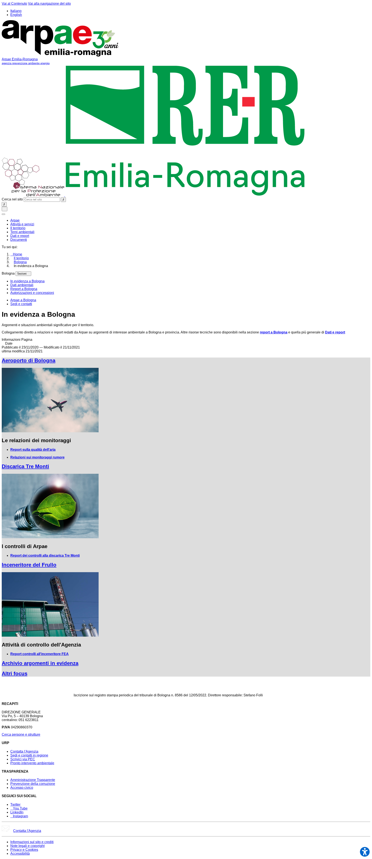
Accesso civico (21, 787)
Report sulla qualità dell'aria (33, 449)
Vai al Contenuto (14, 3)
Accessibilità (20, 853)
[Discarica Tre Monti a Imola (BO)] (50, 537)
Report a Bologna (23, 289)
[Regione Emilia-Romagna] (185, 195)
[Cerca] (63, 199)
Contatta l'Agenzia (24, 751)
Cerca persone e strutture (21, 734)
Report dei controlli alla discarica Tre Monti (45, 555)
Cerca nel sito (12, 199)
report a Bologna (273, 332)
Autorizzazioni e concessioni (32, 293)
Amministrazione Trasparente (32, 780)
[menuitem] (15, 220)
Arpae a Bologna (23, 300)
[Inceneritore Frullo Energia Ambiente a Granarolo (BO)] (50, 635)
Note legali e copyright (27, 846)
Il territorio (21, 258)
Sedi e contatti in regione (29, 755)
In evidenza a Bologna (27, 281)
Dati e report (335, 332)
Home (17, 254)
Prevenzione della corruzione (32, 784)
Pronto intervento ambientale (32, 763)
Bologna (20, 262)
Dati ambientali (21, 285)
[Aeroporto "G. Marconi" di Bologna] (50, 431)
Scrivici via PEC (22, 759)
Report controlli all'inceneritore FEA (39, 654)
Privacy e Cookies (24, 849)
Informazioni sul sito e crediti (32, 842)
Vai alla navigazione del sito (49, 3)
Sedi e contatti (21, 304)
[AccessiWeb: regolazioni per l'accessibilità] (365, 852)
